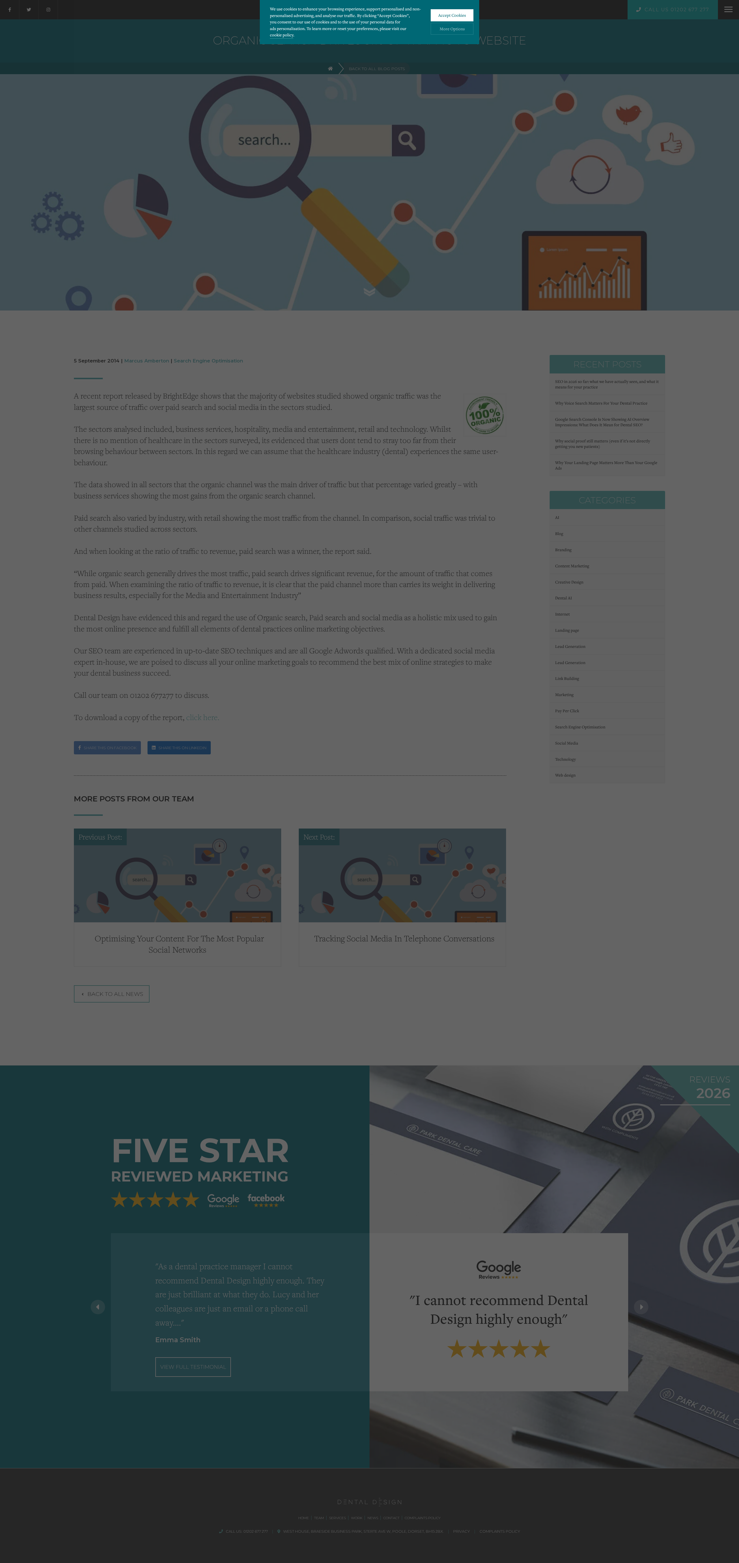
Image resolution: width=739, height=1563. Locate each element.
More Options (452, 28)
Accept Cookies (452, 15)
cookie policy (281, 35)
